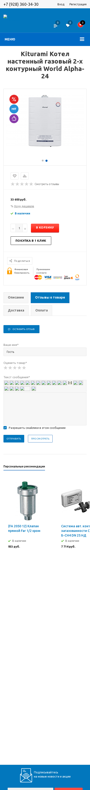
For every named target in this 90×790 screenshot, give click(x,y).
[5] (24, 368)
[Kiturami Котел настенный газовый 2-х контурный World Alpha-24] (45, 145)
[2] (10, 368)
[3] (15, 368)
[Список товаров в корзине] (82, 26)
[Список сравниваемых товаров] (55, 29)
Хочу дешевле (24, 206)
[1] (5, 368)
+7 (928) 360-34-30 (21, 4)
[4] (19, 368)
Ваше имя (11, 344)
